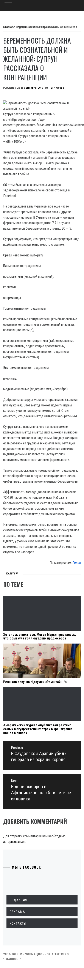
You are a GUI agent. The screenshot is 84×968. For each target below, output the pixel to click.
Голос (77, 563)
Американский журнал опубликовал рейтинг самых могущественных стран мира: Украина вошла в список (37, 729)
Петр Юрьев (56, 87)
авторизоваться (14, 842)
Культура (12, 573)
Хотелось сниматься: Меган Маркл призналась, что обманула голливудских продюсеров (39, 637)
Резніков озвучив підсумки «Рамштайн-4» (35, 682)
